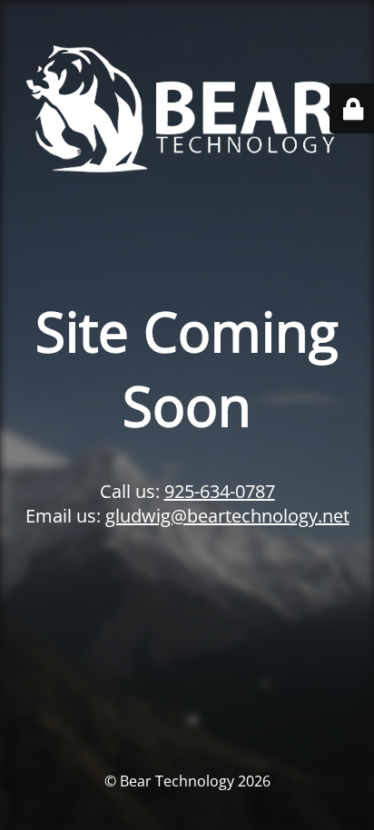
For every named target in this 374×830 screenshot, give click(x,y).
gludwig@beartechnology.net (227, 515)
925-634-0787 (219, 491)
